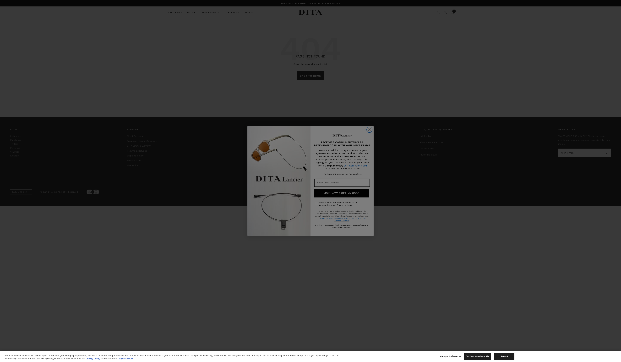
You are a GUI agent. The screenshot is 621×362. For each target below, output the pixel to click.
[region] (310, 356)
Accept (504, 356)
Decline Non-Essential (478, 356)
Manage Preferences (450, 356)
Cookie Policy (126, 358)
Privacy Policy (93, 358)
